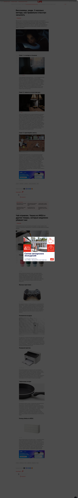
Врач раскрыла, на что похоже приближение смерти (21, 204)
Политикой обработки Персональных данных (32, 4)
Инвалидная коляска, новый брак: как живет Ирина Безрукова (21, 208)
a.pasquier (23, 75)
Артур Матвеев (21, 180)
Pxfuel (21, 112)
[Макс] (26, 189)
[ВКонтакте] (30, 189)
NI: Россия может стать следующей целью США (31, 208)
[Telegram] (28, 189)
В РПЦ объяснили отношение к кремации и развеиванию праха (32, 204)
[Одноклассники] (32, 189)
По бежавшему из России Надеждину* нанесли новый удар (42, 208)
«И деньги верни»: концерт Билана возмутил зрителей (42, 204)
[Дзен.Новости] (24, 189)
